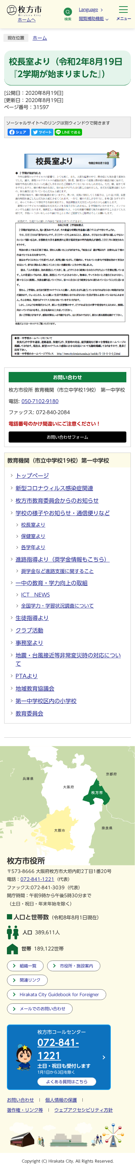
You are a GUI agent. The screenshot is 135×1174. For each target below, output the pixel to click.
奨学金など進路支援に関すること (57, 571)
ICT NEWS (35, 594)
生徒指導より (32, 618)
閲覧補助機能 (91, 18)
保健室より (33, 536)
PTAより (27, 676)
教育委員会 (29, 713)
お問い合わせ (20, 1100)
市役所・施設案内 (76, 966)
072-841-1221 (37, 879)
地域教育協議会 (35, 688)
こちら (67, 1082)
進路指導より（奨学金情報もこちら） (63, 559)
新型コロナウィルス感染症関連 (54, 488)
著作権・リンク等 (25, 1110)
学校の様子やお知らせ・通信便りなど (63, 513)
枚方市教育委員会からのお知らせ (57, 500)
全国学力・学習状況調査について (57, 605)
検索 (67, 19)
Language (88, 9)
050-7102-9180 (39, 401)
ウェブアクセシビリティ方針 (83, 1110)
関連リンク (30, 980)
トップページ (32, 476)
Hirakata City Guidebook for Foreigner (59, 994)
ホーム (40, 38)
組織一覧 (28, 966)
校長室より (33, 524)
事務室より (29, 643)
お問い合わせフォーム (67, 437)
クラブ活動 (29, 630)
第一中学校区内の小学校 (46, 701)
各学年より (33, 547)
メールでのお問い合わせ (42, 1009)
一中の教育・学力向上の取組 (52, 583)
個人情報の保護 (61, 1100)
